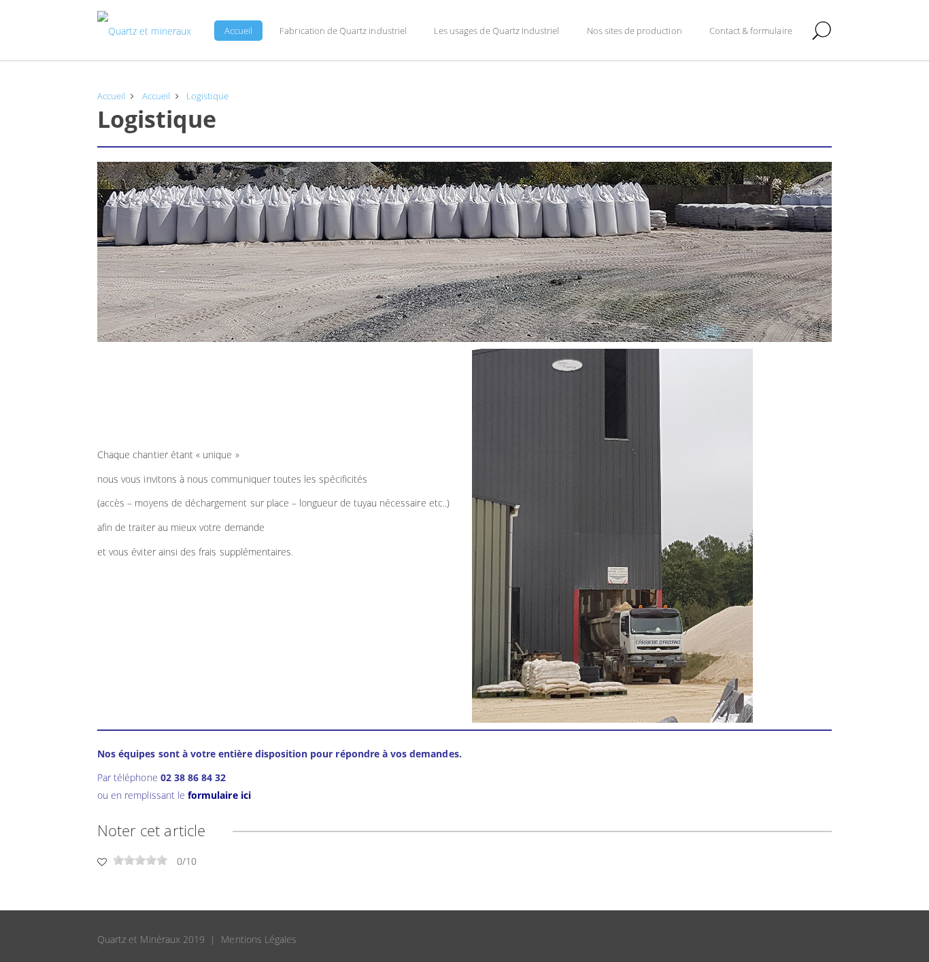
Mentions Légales (259, 939)
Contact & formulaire (750, 30)
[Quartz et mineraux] (144, 30)
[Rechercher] (821, 30)
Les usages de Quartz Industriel (497, 30)
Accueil (238, 30)
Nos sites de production (634, 30)
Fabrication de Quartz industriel (343, 30)
